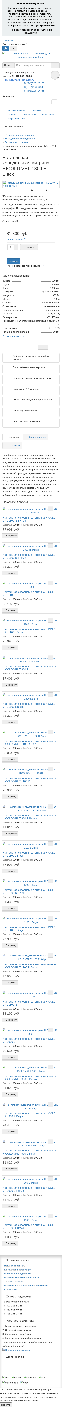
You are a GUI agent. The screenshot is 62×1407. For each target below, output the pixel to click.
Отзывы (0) (15, 445)
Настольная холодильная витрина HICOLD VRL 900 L (29, 1040)
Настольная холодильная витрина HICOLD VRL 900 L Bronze (29, 1189)
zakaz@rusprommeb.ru (42, 25)
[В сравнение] (45, 347)
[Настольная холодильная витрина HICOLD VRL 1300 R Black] (31, 184)
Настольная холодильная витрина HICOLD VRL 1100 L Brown (29, 631)
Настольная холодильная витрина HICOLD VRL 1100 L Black (29, 854)
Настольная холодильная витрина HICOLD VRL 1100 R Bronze (29, 519)
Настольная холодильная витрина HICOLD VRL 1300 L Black (29, 705)
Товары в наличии (15, 118)
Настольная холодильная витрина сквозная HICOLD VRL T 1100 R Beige (30, 966)
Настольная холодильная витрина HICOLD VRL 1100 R (29, 1003)
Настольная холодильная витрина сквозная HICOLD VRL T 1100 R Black (30, 742)
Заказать (13, 261)
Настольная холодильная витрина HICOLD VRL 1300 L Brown (29, 1226)
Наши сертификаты (14, 1265)
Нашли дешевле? (16, 239)
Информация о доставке (17, 1273)
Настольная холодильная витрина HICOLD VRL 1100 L (29, 593)
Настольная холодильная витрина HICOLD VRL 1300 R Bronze (29, 556)
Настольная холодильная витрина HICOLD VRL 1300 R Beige (29, 891)
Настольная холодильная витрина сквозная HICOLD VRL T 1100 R (30, 780)
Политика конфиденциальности (21, 1277)
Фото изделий (49, 114)
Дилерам (11, 114)
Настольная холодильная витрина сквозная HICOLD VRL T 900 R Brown (30, 817)
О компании (10, 1289)
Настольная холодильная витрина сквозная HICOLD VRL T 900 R (30, 668)
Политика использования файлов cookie (26, 1285)
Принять (5, 1404)
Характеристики (37, 437)
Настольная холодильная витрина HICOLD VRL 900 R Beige (29, 1115)
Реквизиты (36, 110)
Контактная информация (17, 1269)
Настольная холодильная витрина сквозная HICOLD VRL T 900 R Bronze (30, 1078)
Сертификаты (28, 114)
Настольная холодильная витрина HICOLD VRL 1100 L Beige (29, 929)
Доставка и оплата (15, 110)
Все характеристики (13, 336)
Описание (14, 437)
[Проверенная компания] (16, 1350)
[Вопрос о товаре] (40, 347)
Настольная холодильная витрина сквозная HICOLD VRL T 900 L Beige (30, 1152)
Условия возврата (13, 1281)
